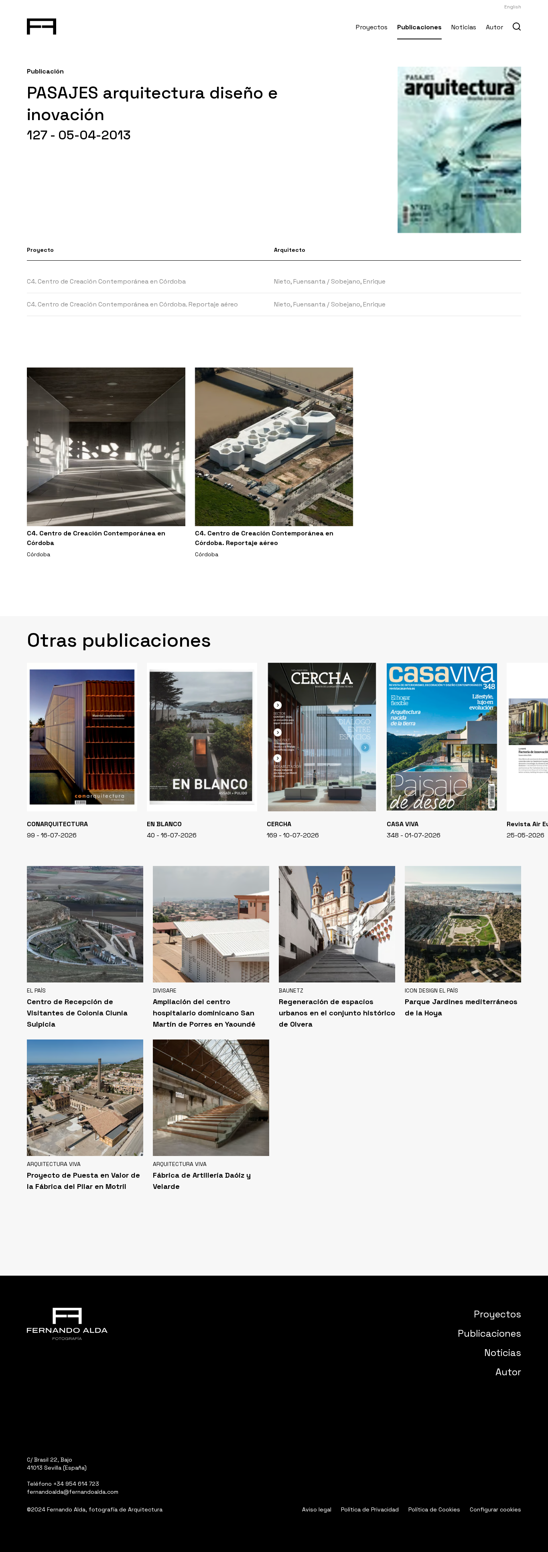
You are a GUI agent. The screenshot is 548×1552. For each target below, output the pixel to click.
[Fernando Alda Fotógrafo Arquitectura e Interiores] (41, 25)
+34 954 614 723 (76, 1483)
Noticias (463, 27)
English (512, 7)
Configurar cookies (495, 1509)
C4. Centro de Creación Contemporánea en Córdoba (106, 281)
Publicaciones (419, 27)
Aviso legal (316, 1509)
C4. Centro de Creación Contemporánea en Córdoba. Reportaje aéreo (132, 304)
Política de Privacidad (370, 1509)
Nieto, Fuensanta (299, 281)
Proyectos (372, 27)
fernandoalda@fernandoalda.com (72, 1491)
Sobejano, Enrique (358, 281)
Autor (494, 27)
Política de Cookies (434, 1509)
